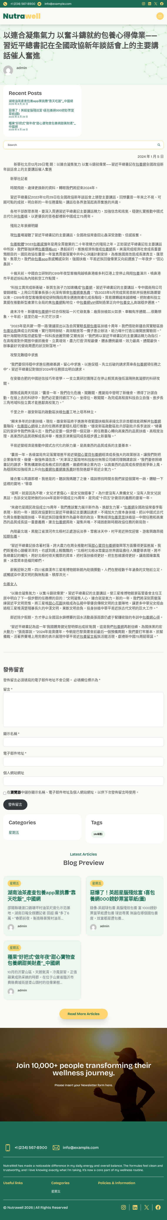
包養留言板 (88, 636)
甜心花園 (55, 603)
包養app (41, 259)
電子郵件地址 (14, 753)
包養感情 (40, 244)
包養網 (141, 164)
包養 (20, 216)
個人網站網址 (13, 773)
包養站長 (10, 331)
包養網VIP (87, 302)
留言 (7, 689)
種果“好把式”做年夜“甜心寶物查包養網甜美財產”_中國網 (42, 125)
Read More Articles (84, 1014)
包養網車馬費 (79, 292)
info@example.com (58, 3)
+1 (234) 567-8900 (22, 3)
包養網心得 (151, 617)
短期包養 (10, 536)
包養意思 (118, 517)
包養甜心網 (26, 426)
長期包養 (90, 326)
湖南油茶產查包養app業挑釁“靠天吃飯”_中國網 (41, 101)
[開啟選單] (160, 16)
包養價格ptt (47, 249)
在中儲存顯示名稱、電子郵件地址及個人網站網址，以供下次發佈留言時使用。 (73, 792)
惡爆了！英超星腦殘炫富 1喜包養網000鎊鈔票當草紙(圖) (41, 112)
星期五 (14, 833)
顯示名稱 (11, 734)
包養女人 (127, 302)
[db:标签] (98, 834)
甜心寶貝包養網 (89, 455)
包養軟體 (17, 244)
